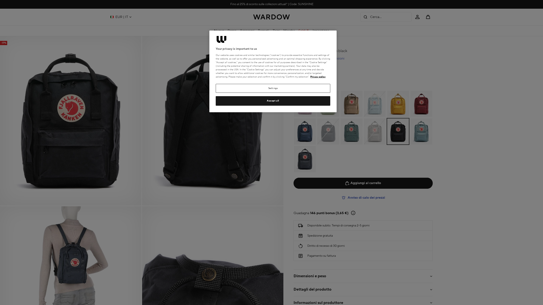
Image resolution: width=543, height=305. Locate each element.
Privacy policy (318, 76)
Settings (273, 88)
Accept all (273, 100)
